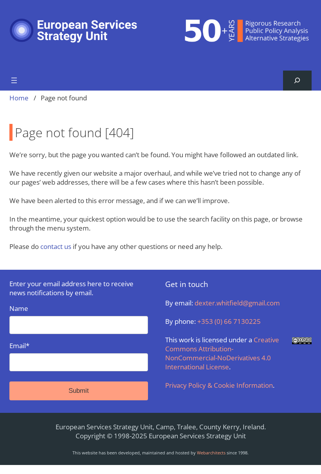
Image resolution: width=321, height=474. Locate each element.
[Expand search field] (297, 81)
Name (18, 308)
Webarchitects (211, 453)
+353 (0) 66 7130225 (229, 321)
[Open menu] (14, 80)
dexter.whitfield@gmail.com (237, 302)
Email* (19, 345)
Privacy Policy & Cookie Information (219, 385)
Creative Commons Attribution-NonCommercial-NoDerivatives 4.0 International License (222, 353)
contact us (55, 246)
